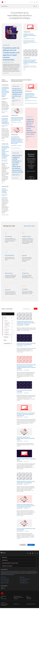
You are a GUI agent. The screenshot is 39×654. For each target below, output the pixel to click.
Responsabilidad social (23, 580)
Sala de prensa (22, 577)
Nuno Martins (34, 100)
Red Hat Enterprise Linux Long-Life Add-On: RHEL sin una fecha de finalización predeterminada (26, 414)
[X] (35, 553)
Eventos (28, 596)
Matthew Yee (27, 531)
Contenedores (25, 42)
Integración (7, 332)
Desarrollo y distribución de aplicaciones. (29, 40)
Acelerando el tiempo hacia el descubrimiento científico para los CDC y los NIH (26, 438)
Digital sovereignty (30, 42)
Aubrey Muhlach (4, 161)
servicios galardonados (10, 574)
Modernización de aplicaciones (27, 41)
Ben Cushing (20, 122)
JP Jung (3, 126)
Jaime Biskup (19, 145)
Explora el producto (31, 171)
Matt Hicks (12, 62)
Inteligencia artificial (26, 236)
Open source (5, 111)
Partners (6, 334)
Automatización (8, 236)
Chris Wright (4, 99)
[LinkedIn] (27, 553)
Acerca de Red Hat (3, 596)
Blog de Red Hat (4, 6)
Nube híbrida (35, 42)
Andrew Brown (4, 195)
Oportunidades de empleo (24, 582)
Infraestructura (25, 273)
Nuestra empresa (3, 577)
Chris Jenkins (26, 461)
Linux (6, 327)
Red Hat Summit (29, 598)
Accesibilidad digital (3, 605)
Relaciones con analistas (4, 582)
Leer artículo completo (25, 330)
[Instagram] (37, 553)
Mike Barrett (33, 38)
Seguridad (3, 112)
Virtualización (25, 43)
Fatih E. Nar (17, 175)
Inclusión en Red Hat (4, 598)
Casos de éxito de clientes (5, 580)
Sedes (1, 597)
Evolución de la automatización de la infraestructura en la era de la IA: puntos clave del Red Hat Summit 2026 (25, 506)
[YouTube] (30, 553)
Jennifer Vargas (33, 65)
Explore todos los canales (29, 225)
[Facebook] (32, 553)
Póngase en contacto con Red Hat (18, 597)
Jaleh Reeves (26, 484)
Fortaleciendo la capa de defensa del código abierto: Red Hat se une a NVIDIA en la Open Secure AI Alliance (26, 323)
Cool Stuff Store (16, 598)
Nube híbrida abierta (9, 255)
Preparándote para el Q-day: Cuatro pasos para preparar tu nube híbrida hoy (26, 344)
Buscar (36, 308)
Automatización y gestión (30, 103)
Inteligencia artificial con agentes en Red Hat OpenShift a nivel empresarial (26, 482)
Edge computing (8, 273)
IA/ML (33, 41)
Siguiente (30, 544)
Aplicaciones (8, 289)
